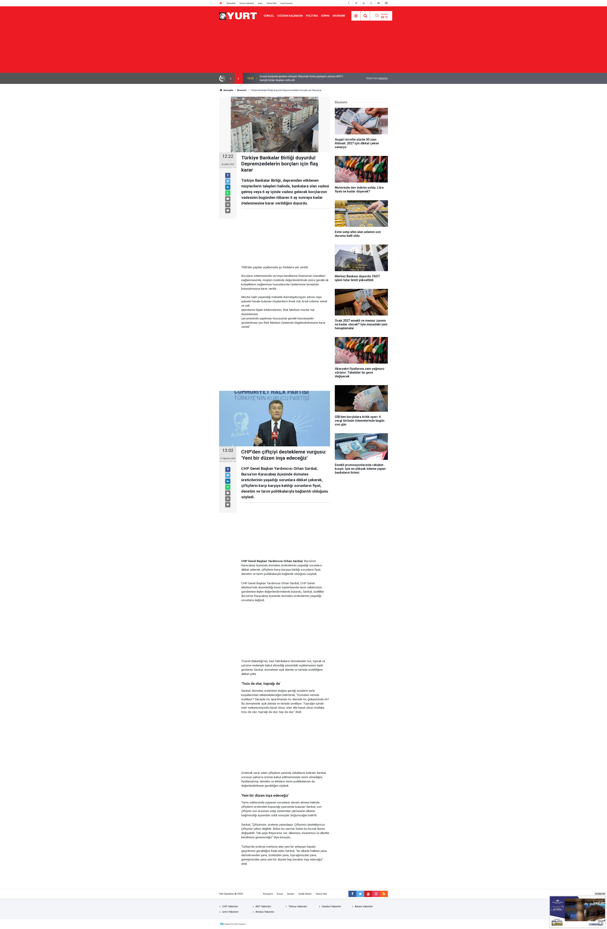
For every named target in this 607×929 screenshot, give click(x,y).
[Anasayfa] (221, 3)
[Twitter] (227, 181)
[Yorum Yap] (227, 210)
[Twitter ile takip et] (360, 894)
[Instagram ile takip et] (376, 894)
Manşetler (231, 3)
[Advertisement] (303, 49)
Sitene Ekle (271, 3)
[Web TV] (378, 3)
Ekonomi (339, 15)
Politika (312, 15)
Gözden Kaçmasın (290, 15)
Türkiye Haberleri (297, 906)
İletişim (290, 894)
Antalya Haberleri (264, 911)
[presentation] (230, 78)
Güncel (269, 15)
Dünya (325, 15)
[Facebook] (227, 175)
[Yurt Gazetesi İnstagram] (371, 3)
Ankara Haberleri (364, 906)
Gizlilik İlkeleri (305, 894)
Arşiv (260, 3)
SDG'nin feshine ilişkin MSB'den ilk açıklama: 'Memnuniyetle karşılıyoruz (299, 78)
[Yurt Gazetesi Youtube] (363, 3)
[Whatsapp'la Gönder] (227, 192)
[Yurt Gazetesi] (238, 15)
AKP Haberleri (263, 906)
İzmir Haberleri (230, 911)
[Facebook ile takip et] (352, 894)
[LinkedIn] (227, 187)
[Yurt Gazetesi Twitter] (356, 3)
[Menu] (356, 16)
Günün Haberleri (246, 3)
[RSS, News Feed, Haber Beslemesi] (384, 894)
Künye (280, 894)
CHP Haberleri (230, 906)
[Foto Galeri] (386, 3)
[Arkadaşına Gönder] (227, 198)
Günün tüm (377, 78)
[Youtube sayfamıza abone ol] (368, 894)
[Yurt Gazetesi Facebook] (348, 3)
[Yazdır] (227, 204)
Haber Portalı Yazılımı (235, 924)
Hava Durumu (286, 3)
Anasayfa (268, 894)
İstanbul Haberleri (331, 906)
